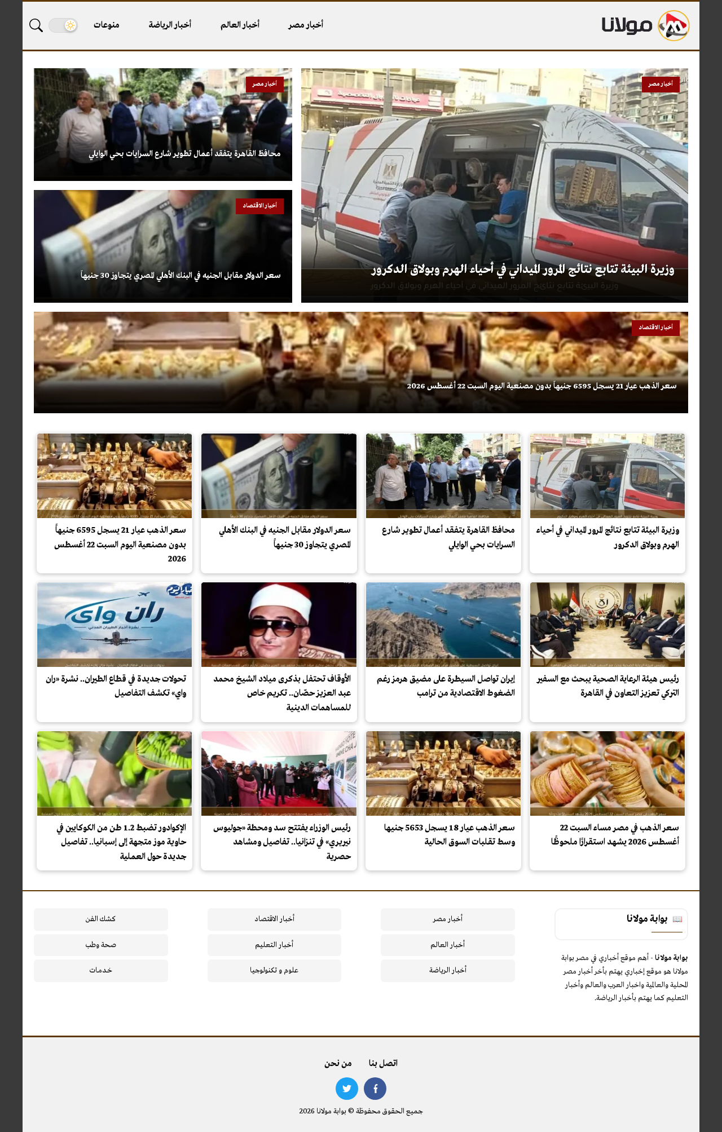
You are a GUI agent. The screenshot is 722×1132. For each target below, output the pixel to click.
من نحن (338, 1063)
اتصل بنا (383, 1063)
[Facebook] (375, 1088)
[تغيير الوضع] (63, 25)
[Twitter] (347, 1088)
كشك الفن (101, 919)
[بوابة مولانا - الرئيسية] (645, 25)
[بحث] (36, 25)
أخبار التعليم (274, 945)
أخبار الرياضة (170, 25)
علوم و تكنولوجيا (274, 970)
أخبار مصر (306, 25)
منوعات (107, 25)
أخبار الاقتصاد (274, 919)
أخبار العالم (240, 25)
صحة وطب (100, 945)
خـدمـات (101, 970)
